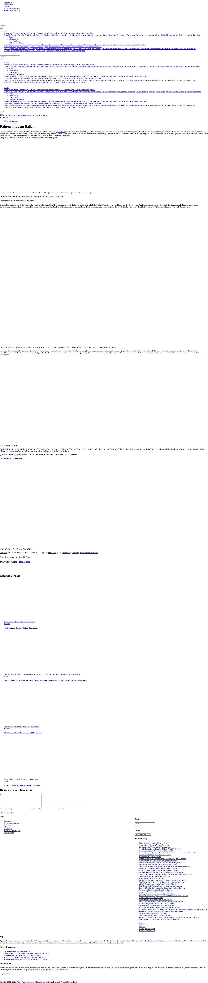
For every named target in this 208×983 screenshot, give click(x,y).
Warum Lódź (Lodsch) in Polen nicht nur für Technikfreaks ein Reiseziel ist (165, 874)
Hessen (113, 941)
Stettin (49, 943)
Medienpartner (9, 833)
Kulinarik (159, 941)
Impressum (143, 923)
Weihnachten (103, 943)
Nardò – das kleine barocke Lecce (151, 898)
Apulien (3, 941)
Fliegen (69, 941)
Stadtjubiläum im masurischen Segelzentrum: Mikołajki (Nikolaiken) (162, 880)
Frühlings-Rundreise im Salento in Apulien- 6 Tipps (157, 894)
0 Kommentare (93, 553)
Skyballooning (61, 132)
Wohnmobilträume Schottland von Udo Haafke (155, 890)
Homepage (8, 829)
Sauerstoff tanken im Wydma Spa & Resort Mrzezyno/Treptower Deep (163, 896)
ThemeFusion (40, 982)
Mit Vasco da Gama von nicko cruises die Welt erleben (158, 868)
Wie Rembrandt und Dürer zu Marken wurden (155, 915)
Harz (101, 941)
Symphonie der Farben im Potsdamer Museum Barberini (158, 864)
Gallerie (7, 624)
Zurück (2, 117)
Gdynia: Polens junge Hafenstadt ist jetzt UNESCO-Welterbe (160, 849)
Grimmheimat (94, 941)
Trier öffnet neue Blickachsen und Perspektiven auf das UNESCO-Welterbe (165, 866)
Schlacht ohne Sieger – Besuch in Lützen (153, 913)
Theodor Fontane (70, 943)
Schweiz (43, 943)
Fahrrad (64, 941)
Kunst (165, 941)
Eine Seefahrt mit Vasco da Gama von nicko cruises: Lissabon (160, 886)
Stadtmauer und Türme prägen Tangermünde (154, 847)
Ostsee (205, 941)
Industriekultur (138, 941)
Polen (2, 943)
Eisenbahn (49, 941)
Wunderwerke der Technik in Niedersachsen (154, 876)
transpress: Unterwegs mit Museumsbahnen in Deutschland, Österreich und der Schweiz (169, 917)
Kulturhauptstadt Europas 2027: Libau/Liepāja (155, 855)
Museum (170, 941)
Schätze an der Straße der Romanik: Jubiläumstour (156, 905)
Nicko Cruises (179, 941)
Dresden (43, 941)
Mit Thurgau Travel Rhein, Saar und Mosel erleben (21, 727)
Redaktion (3, 553)
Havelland (75, 553)
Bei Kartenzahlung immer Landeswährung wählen (29, 957)
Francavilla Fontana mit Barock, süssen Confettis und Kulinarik (161, 902)
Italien (146, 941)
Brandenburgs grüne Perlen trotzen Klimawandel (156, 851)
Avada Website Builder (25, 982)
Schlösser (36, 943)
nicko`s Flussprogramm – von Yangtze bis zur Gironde (158, 884)
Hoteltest (130, 941)
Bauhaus (17, 941)
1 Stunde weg (52, 553)
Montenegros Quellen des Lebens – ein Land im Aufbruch (159, 919)
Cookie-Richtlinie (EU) (147, 931)
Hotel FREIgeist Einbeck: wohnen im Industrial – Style (158, 870)
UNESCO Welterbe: (91, 943)
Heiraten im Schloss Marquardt (21, 951)
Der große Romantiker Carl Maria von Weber (154, 892)
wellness (111, 943)
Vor (6, 117)
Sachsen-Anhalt (22, 943)
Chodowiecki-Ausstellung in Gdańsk (152, 878)
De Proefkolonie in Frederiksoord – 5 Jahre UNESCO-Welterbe (161, 872)
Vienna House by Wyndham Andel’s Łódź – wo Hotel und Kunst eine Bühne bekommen (169, 853)
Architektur (10, 941)
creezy (6, 959)
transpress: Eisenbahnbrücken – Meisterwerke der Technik (159, 907)
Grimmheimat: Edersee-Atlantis (150, 857)
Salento (30, 943)
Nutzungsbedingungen (147, 929)
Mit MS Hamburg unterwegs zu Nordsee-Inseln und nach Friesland (162, 882)
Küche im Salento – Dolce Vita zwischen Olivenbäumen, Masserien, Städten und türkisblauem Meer (173, 909)
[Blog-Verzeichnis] (4, 978)
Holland (119, 941)
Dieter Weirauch (9, 953)
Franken (86, 941)
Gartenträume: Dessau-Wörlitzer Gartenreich (19, 622)
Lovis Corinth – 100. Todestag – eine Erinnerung (21, 779)
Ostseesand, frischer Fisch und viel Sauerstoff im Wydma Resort (161, 911)
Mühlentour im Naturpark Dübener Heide (154, 843)
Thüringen (80, 943)
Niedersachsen (198, 941)
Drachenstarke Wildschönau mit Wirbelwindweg (155, 900)
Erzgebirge (57, 941)
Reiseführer (84, 553)
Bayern (22, 941)
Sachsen (13, 943)
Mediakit (142, 927)
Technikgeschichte (57, 943)
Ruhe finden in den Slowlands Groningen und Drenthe (158, 861)
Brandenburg (66, 553)
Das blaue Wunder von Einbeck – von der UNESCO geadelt (160, 863)
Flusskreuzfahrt (78, 941)
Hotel (124, 941)
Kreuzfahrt (152, 941)
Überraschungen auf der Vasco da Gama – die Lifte (156, 904)
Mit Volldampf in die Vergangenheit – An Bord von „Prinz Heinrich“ (162, 859)
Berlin (28, 941)
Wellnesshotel (119, 943)
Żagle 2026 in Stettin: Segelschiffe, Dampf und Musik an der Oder (162, 888)
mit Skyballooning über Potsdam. (43, 196)
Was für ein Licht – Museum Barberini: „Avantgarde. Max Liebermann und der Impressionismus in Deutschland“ (43, 674)
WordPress (73, 982)
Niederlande (188, 941)
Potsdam (7, 943)
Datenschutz (143, 925)
